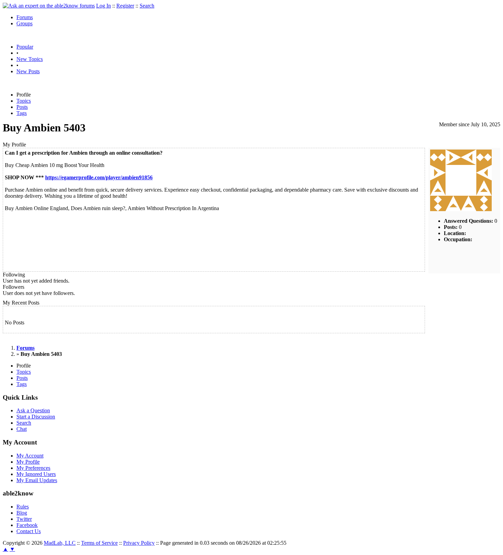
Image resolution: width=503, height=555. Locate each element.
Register (125, 6)
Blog (21, 513)
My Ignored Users (36, 474)
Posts (22, 107)
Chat (21, 429)
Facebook (27, 525)
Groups (24, 23)
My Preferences (33, 468)
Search (147, 6)
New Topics (29, 59)
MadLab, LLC (60, 543)
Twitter (24, 519)
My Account (29, 456)
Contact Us (28, 531)
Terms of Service (99, 543)
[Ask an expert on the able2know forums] (49, 6)
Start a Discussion (35, 417)
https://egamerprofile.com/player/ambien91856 (99, 177)
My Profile (28, 462)
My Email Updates (36, 480)
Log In (103, 6)
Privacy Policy (139, 543)
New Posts (28, 71)
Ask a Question (33, 410)
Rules (22, 506)
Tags (21, 113)
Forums (24, 17)
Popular (24, 47)
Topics (23, 101)
